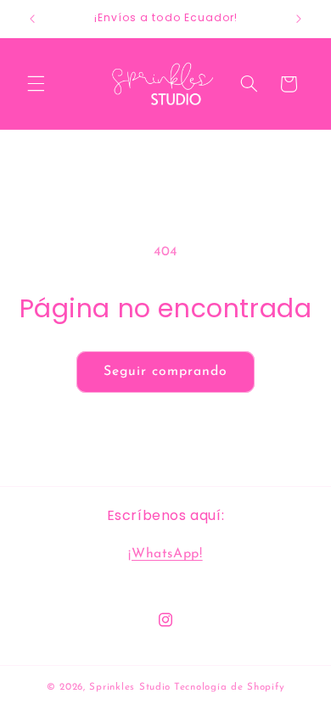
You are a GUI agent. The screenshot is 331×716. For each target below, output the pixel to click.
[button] (35, 83)
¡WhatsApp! (165, 554)
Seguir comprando (166, 371)
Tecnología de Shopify (229, 687)
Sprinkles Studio (130, 687)
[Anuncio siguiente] (298, 18)
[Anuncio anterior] (32, 18)
